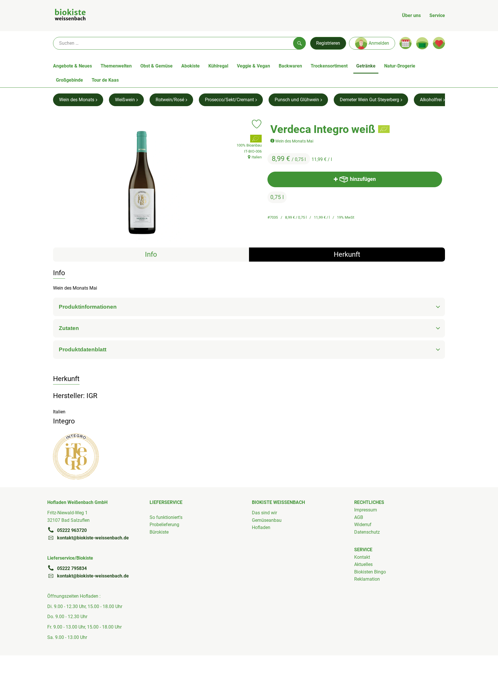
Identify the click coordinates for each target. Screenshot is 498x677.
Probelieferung (164, 524)
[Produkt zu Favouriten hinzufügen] (257, 124)
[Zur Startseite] (70, 15)
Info (151, 254)
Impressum (365, 510)
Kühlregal (218, 66)
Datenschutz (367, 532)
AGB (358, 517)
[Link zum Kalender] (405, 43)
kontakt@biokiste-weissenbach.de (93, 538)
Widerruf (362, 524)
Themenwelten (116, 66)
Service (437, 15)
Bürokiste (159, 532)
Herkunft (347, 254)
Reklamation (367, 579)
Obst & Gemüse (156, 66)
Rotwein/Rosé (170, 99)
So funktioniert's (166, 517)
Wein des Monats (76, 99)
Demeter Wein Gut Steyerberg (369, 99)
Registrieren (328, 43)
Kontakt (362, 557)
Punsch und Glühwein (297, 99)
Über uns (411, 15)
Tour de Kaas (105, 80)
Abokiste (190, 66)
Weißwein (125, 99)
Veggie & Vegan (253, 66)
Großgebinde (69, 80)
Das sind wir (264, 512)
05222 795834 (72, 568)
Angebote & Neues (72, 66)
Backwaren (290, 66)
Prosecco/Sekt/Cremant (229, 99)
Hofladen (261, 527)
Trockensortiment (329, 66)
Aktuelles (363, 564)
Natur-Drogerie (399, 66)
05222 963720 (72, 530)
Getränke (366, 66)
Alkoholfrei (431, 99)
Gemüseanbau (267, 520)
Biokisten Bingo (370, 572)
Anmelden (379, 43)
